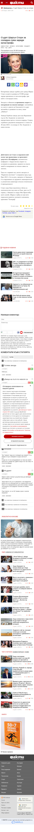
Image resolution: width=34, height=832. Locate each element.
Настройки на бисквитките (16, 430)
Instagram (28, 211)
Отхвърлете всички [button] (17, 441)
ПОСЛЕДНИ (5, 357)
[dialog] (17, 416)
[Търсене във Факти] (31, 2)
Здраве (19, 786)
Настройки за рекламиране (18, 426)
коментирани (18, 652)
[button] (17, 445)
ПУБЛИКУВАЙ (28, 332)
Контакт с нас (5, 810)
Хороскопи (20, 779)
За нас (3, 800)
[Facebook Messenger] (17, 84)
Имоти (3, 773)
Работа (3, 805)
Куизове (19, 792)
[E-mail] (21, 84)
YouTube (4, 213)
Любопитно (8, 8)
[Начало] (17, 3)
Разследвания (5, 769)
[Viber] (26, 84)
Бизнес (19, 769)
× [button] (30, 385)
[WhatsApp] (13, 84)
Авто (18, 773)
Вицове (3, 792)
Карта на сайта (5, 802)
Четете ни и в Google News (14, 216)
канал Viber (11, 213)
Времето (4, 789)
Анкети (19, 789)
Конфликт (4, 786)
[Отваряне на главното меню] (2, 2)
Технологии (4, 776)
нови (27, 652)
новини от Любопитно (14, 552)
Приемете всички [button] (18, 436)
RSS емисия (6, 797)
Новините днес (5, 763)
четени (9, 652)
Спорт (3, 779)
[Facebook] (8, 84)
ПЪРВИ (11, 357)
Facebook (21, 211)
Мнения (19, 766)
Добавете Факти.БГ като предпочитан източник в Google (24, 807)
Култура (19, 782)
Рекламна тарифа (6, 807)
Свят (2, 766)
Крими (19, 776)
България (20, 763)
